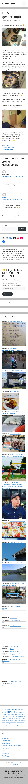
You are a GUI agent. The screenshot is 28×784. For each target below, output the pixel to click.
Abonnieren (7, 294)
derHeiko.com (8, 4)
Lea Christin (7, 718)
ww (22, 725)
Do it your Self (8, 149)
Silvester (19, 722)
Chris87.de (5, 738)
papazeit (23, 720)
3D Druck (4, 709)
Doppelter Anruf (14, 654)
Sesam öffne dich (15, 651)
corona (4, 712)
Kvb (24, 716)
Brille (22, 709)
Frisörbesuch (14, 646)
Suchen (4, 225)
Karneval (21, 716)
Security (12, 722)
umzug (6, 724)
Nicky (4, 197)
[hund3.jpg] (14, 129)
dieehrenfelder (21, 712)
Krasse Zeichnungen (16, 681)
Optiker (23, 718)
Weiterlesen (14, 780)
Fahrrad (8, 714)
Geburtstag (8, 716)
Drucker (4, 714)
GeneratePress (14, 764)
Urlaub (10, 724)
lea (3, 718)
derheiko (11, 712)
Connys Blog (6, 740)
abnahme (9, 709)
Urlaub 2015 (15, 724)
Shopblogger (6, 756)
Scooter (8, 722)
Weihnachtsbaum (12, 725)
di (16, 712)
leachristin (14, 718)
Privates (6, 145)
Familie (12, 714)
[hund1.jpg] (14, 90)
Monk (20, 718)
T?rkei (3, 724)
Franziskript (5, 748)
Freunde (23, 714)
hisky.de (4, 751)
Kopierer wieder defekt (17, 656)
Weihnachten (5, 725)
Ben (19, 709)
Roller (3, 722)
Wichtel (19, 726)
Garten (3, 716)
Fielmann (17, 714)
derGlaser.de (6, 743)
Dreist (12, 649)
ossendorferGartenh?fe (14, 720)
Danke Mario (13, 618)
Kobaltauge (5, 753)
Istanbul (13, 716)
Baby (16, 709)
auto (13, 709)
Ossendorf (5, 720)
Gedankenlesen (9, 147)
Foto (20, 714)
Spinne (22, 722)
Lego (17, 718)
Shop (15, 722)
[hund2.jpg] (14, 47)
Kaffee (17, 716)
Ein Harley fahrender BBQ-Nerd (11, 745)
